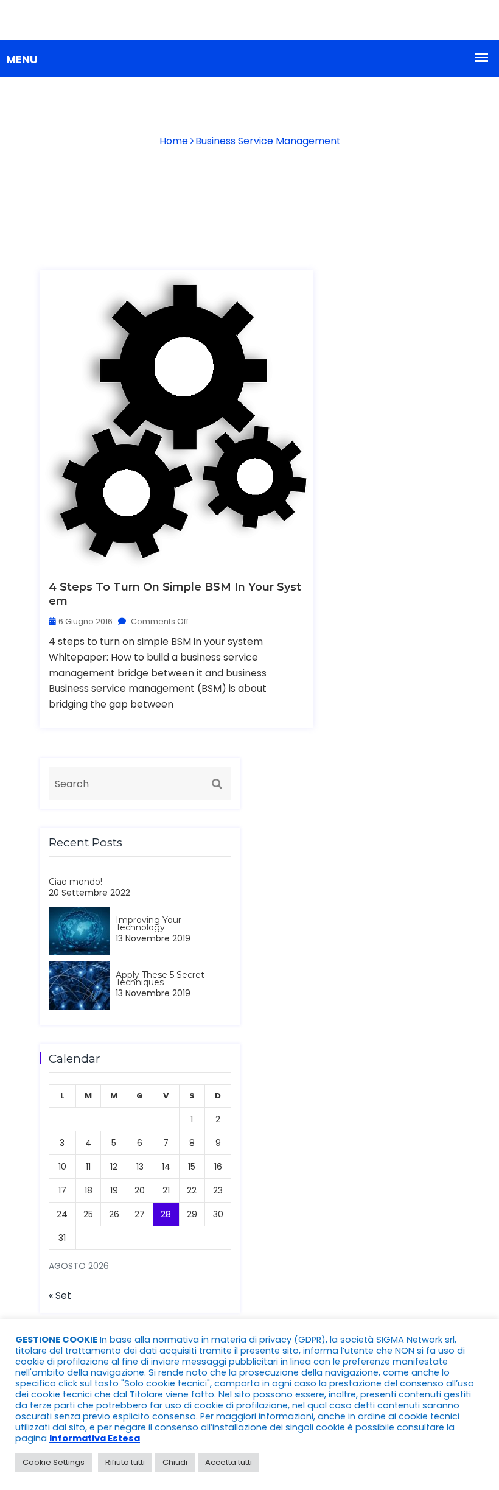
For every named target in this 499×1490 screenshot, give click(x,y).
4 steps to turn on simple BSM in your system (175, 594)
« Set (60, 1295)
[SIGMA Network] (249, 20)
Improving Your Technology (148, 924)
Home (173, 141)
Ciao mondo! (75, 881)
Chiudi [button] (174, 1462)
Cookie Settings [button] (54, 1462)
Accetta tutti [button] (228, 1462)
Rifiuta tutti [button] (125, 1462)
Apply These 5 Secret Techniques (160, 978)
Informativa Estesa (94, 1438)
